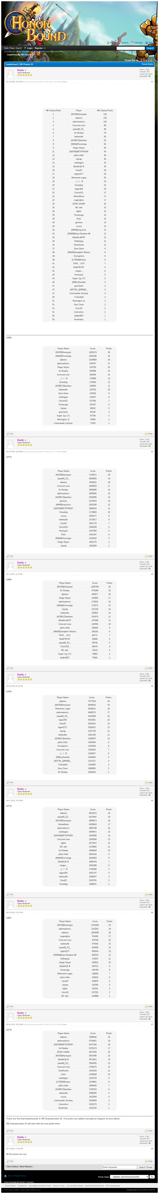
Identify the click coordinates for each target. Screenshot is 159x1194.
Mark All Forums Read (94, 1186)
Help (151, 43)
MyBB (16, 1190)
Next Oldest (12, 1166)
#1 (152, 82)
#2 (152, 451)
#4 (152, 686)
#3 (152, 574)
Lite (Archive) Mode (75, 1186)
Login (30, 48)
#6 (152, 912)
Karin (64, 82)
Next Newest (26, 1166)
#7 (152, 1024)
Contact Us (22, 1186)
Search (125, 43)
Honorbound (27, 52)
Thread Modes (147, 64)
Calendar (138, 43)
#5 (152, 800)
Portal (113, 43)
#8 (152, 1149)
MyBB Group (35, 1190)
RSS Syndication (113, 1186)
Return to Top (59, 1186)
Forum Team (10, 1186)
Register (39, 48)
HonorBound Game (12, 52)
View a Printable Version (17, 1176)
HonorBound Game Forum (40, 1186)
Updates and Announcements (46, 52)
